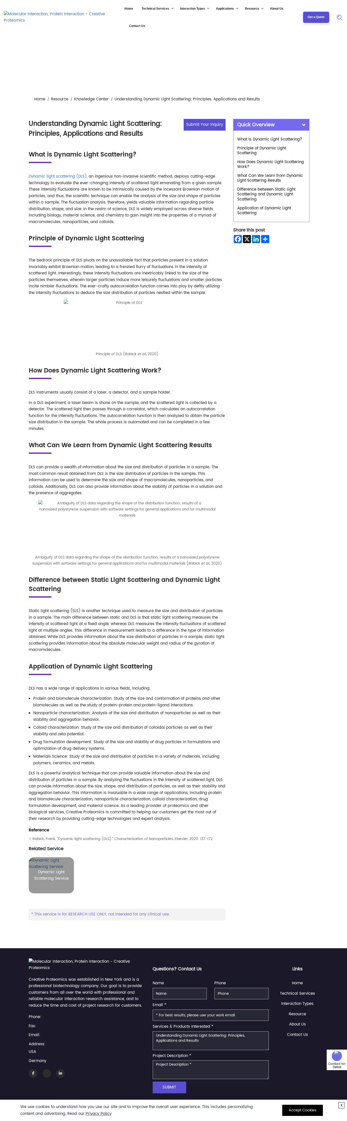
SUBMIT (169, 1087)
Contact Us (137, 26)
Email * (159, 1005)
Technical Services (155, 8)
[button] (339, 1090)
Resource (252, 8)
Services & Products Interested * (183, 1026)
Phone (220, 983)
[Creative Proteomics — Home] (63, 17)
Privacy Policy (99, 1114)
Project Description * (172, 1056)
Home (128, 8)
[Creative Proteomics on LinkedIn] (60, 1073)
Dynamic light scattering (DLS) (58, 176)
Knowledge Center (91, 99)
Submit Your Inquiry (204, 124)
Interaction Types (192, 8)
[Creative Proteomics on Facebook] (33, 1073)
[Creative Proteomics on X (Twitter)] (46, 1073)
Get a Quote (316, 17)
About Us (276, 8)
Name (158, 983)
